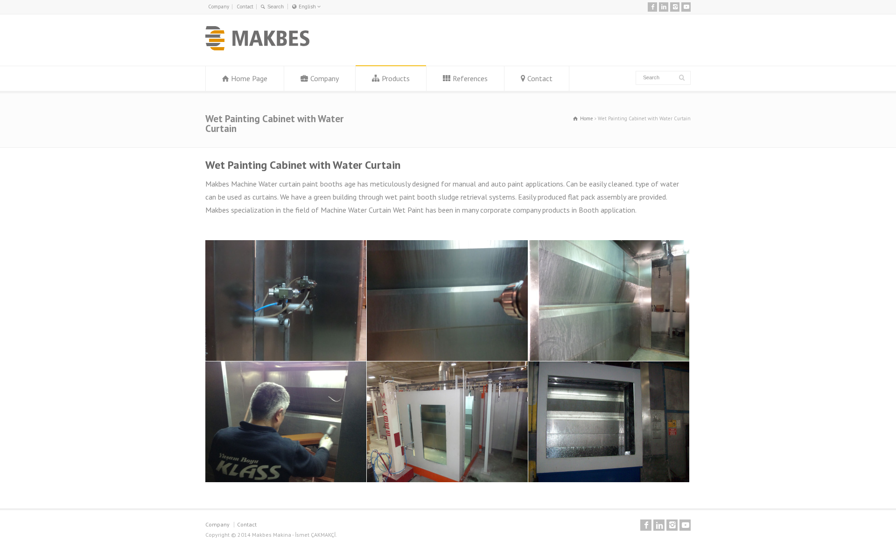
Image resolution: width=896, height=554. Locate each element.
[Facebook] (652, 7)
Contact (245, 6)
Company (218, 6)
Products (396, 78)
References (470, 78)
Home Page (249, 78)
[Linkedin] (663, 7)
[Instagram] (674, 7)
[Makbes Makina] (257, 47)
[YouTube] (686, 7)
